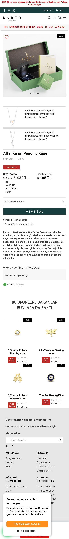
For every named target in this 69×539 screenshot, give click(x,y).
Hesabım (42, 458)
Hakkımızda (48, 10)
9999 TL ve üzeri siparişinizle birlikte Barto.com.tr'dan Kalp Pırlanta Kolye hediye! (39, 113)
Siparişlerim (43, 462)
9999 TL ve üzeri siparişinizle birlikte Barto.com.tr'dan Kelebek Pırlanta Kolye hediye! (41, 135)
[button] (27, 531)
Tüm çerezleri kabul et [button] (27, 524)
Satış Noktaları (14, 458)
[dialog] (27, 514)
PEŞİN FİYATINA (10, 174)
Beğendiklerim (44, 470)
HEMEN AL (34, 211)
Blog (8, 466)
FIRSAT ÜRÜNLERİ (38, 27)
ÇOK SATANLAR (57, 27)
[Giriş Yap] (49, 18)
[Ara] (59, 17)
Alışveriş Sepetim (46, 466)
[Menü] (64, 17)
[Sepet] (54, 18)
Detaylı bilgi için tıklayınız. (18, 518)
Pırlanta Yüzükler (46, 486)
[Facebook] (6, 445)
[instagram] (13, 445)
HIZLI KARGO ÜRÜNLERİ (16, 27)
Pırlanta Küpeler (45, 490)
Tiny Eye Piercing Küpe (51, 395)
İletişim (59, 10)
